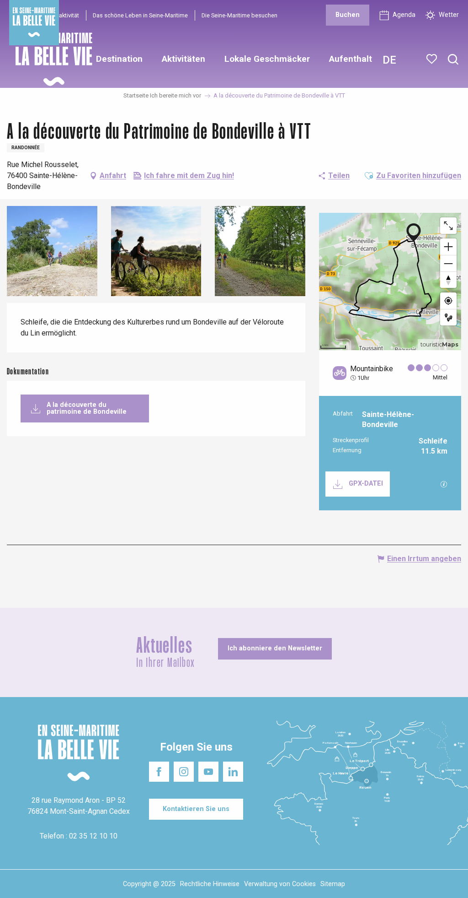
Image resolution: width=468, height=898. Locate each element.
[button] (453, 59)
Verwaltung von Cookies (280, 884)
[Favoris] (432, 59)
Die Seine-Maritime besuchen (239, 15)
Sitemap (332, 884)
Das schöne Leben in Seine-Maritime (140, 15)
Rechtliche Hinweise (209, 884)
